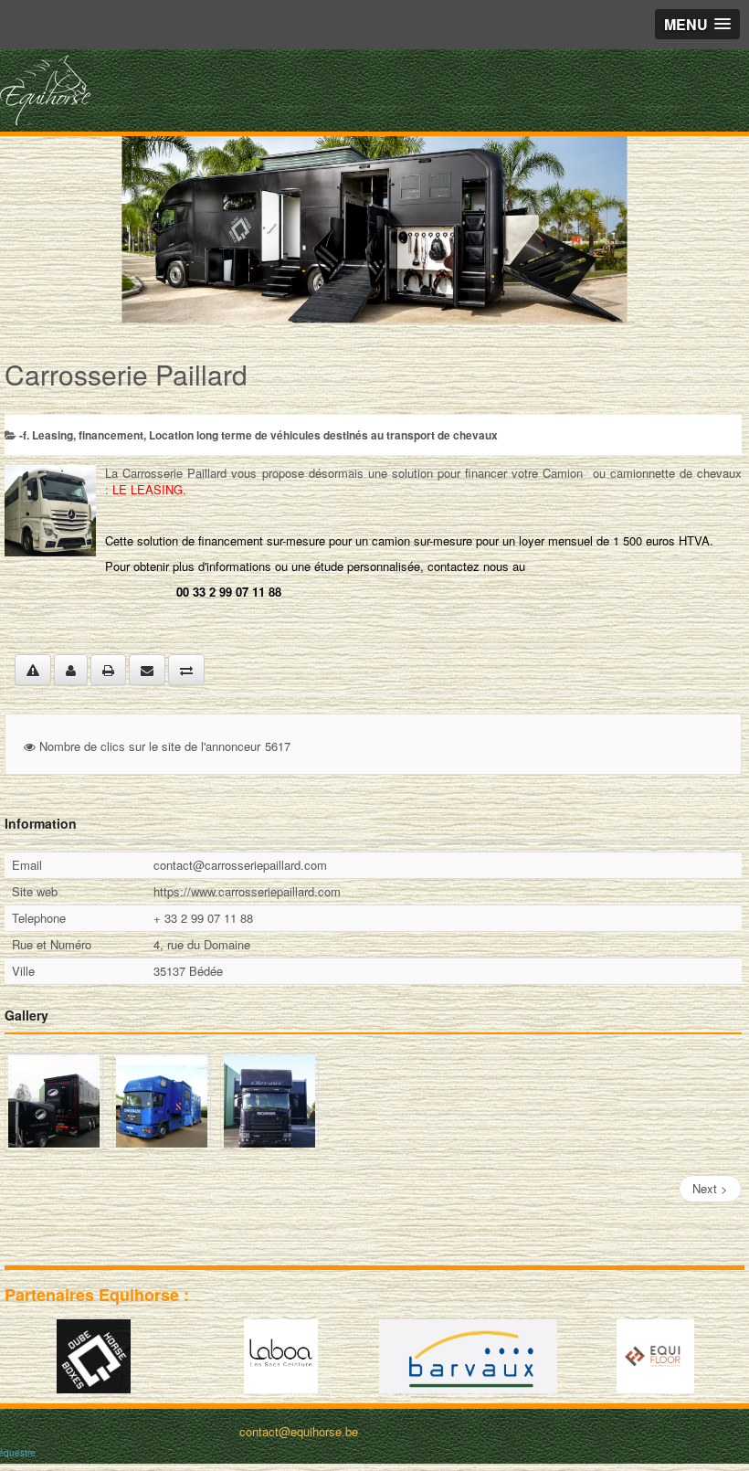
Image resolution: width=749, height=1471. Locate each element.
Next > (710, 1188)
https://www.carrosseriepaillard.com (247, 891)
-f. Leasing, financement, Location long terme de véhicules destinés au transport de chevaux (258, 435)
